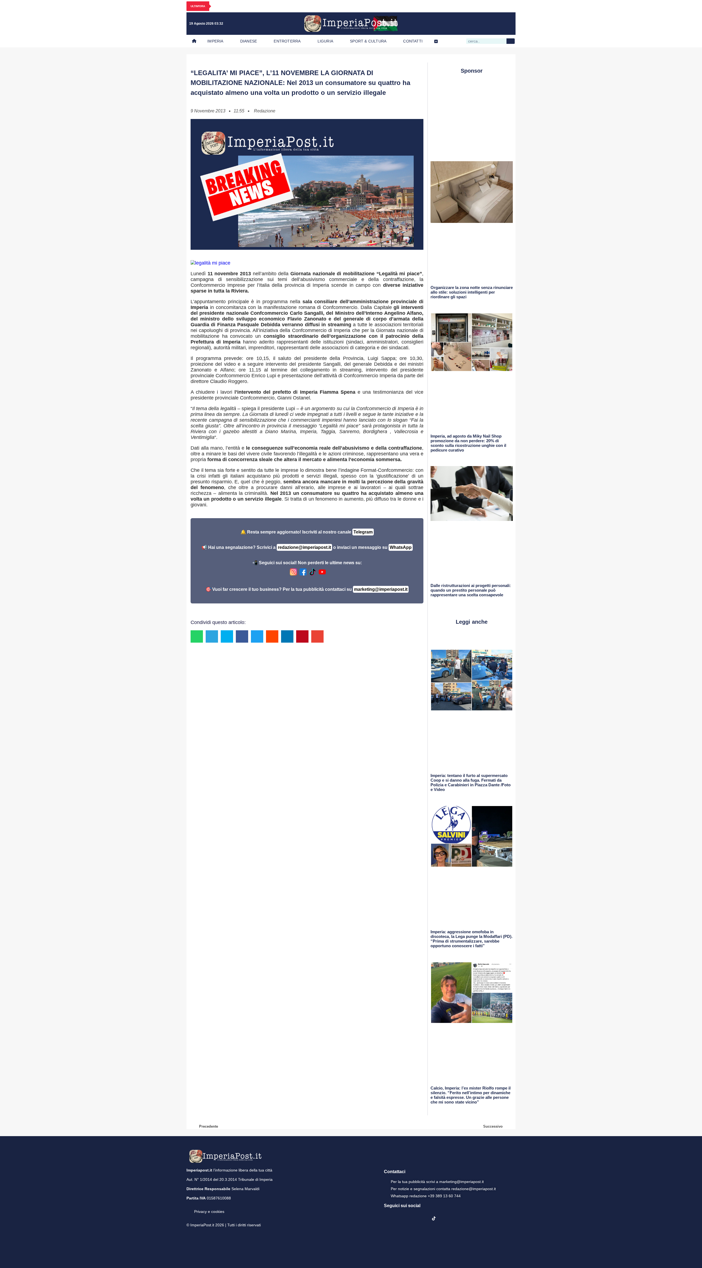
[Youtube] (485, 24)
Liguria (325, 41)
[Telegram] (497, 24)
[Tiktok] (508, 24)
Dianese (248, 41)
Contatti (413, 41)
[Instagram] (474, 24)
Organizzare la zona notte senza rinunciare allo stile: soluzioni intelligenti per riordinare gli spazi (472, 292)
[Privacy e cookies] (188, 1207)
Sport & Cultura (368, 41)
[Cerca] (510, 41)
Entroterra (287, 41)
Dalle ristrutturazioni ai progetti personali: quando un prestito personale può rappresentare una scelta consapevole (471, 590)
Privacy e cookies (209, 1211)
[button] (197, 636)
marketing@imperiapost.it (380, 589)
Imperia (215, 41)
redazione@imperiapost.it (304, 547)
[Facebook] (463, 24)
